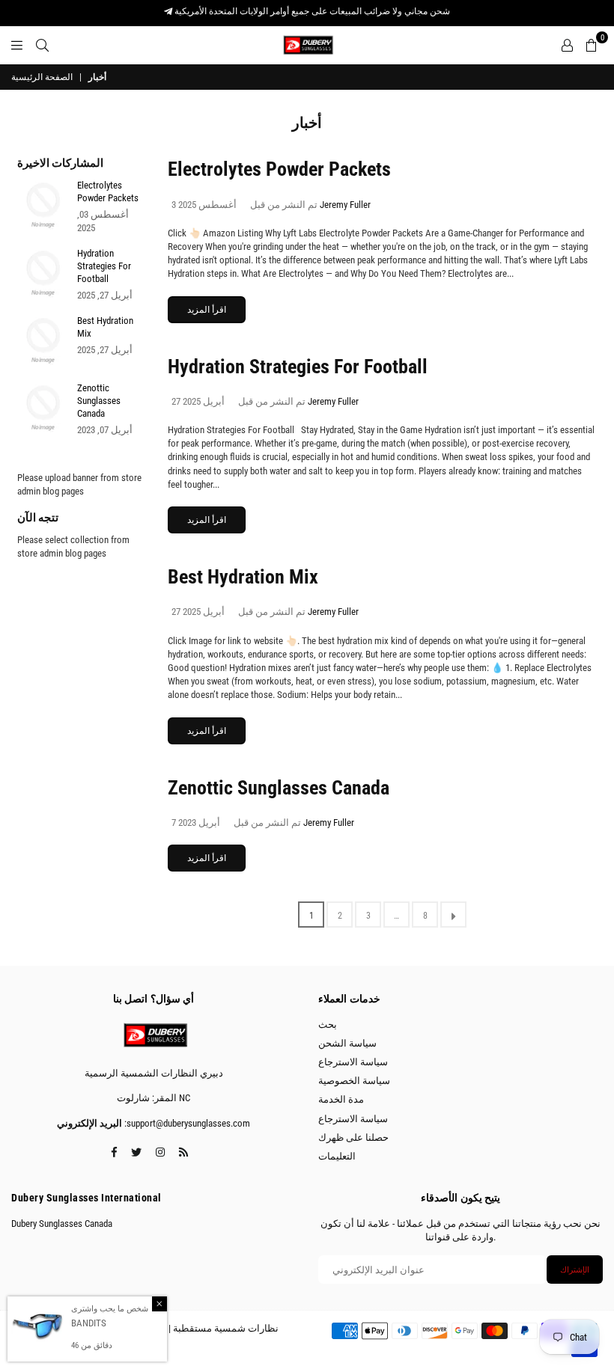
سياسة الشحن (347, 1043)
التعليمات (337, 1156)
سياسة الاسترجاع (353, 1062)
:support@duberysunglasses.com (186, 1123)
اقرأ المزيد (206, 309)
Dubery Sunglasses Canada (61, 1223)
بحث (327, 1024)
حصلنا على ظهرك (353, 1137)
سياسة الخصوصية (354, 1080)
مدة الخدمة (341, 1099)
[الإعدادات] (567, 45)
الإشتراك (574, 1270)
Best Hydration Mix (243, 577)
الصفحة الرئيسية (42, 77)
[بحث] (42, 45)
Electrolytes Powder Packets (279, 169)
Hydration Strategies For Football (298, 366)
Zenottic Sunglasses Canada (278, 788)
